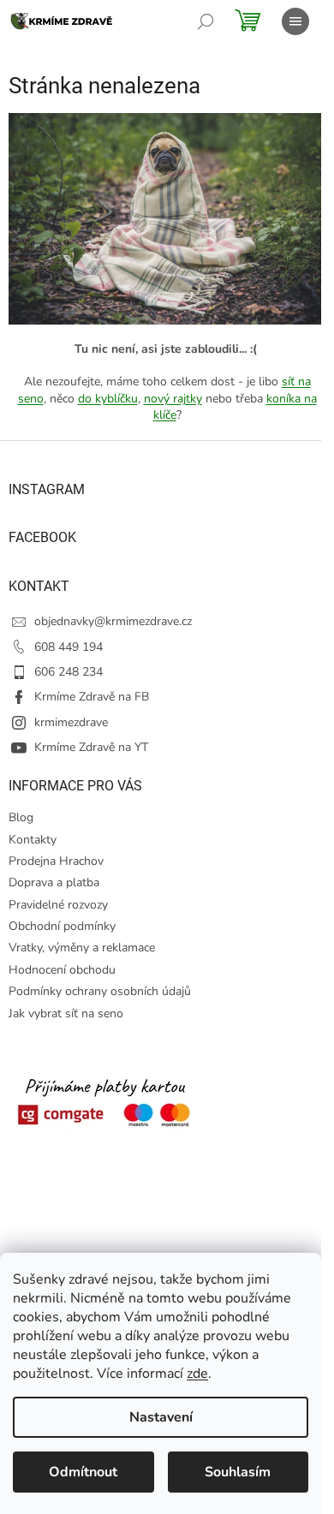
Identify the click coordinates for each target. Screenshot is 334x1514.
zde (197, 1373)
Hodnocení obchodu (62, 970)
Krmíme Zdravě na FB (91, 696)
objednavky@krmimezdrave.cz (113, 621)
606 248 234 (68, 672)
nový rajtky (173, 398)
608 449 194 (68, 647)
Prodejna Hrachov (56, 861)
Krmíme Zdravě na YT (91, 747)
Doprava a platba (54, 882)
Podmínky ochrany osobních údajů (100, 991)
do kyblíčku (108, 398)
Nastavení (161, 1417)
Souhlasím (238, 1472)
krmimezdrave (71, 722)
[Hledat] (205, 21)
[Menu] (295, 21)
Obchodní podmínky (62, 926)
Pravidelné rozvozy (58, 905)
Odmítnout (83, 1472)
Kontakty (33, 840)
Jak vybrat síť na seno (66, 1013)
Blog (21, 817)
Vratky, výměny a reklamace (82, 947)
